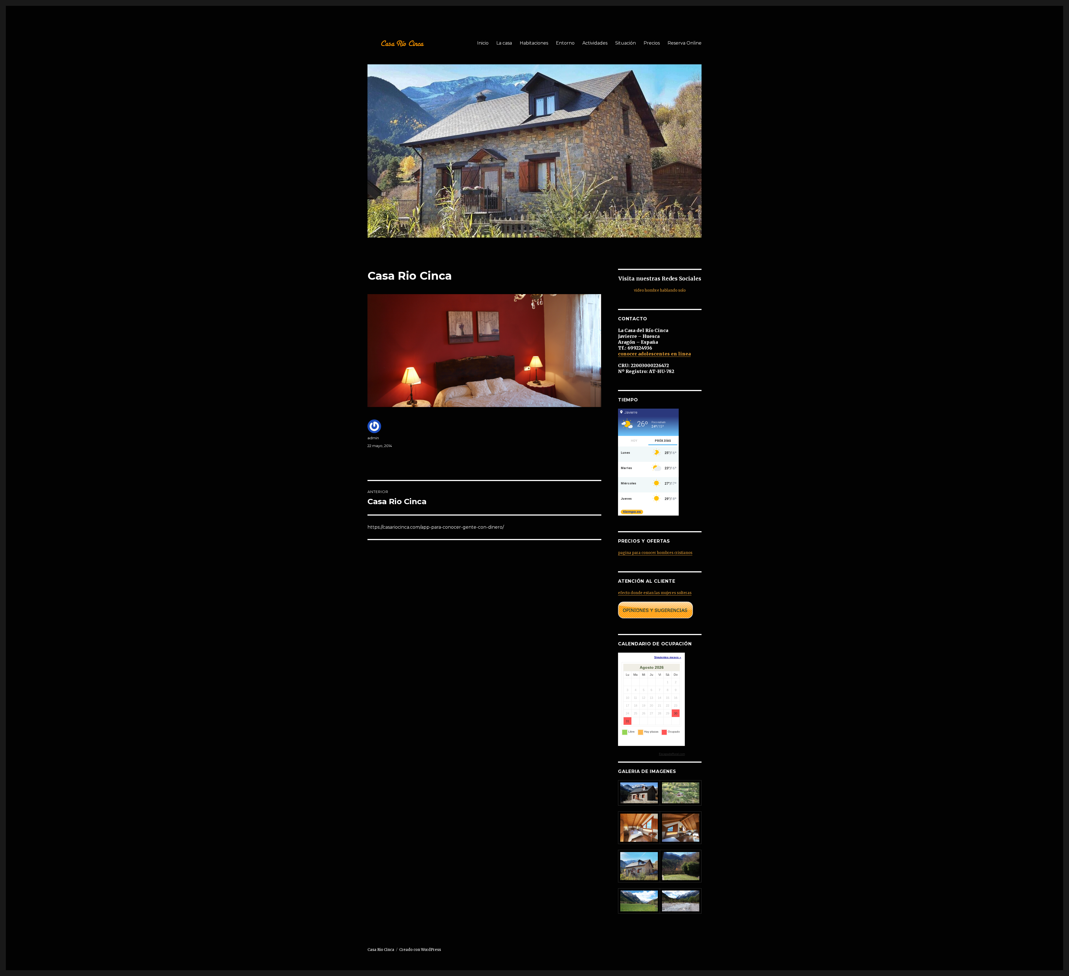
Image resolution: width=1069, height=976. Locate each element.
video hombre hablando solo (660, 290)
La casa (504, 43)
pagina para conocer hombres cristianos (655, 552)
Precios (652, 43)
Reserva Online (685, 43)
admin (373, 438)
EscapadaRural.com (672, 753)
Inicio (483, 43)
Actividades (594, 43)
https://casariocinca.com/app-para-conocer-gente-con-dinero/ (435, 527)
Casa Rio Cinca (380, 949)
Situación (625, 43)
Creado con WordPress (420, 949)
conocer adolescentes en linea (654, 354)
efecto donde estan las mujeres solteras (655, 593)
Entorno (565, 43)
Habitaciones (534, 43)
